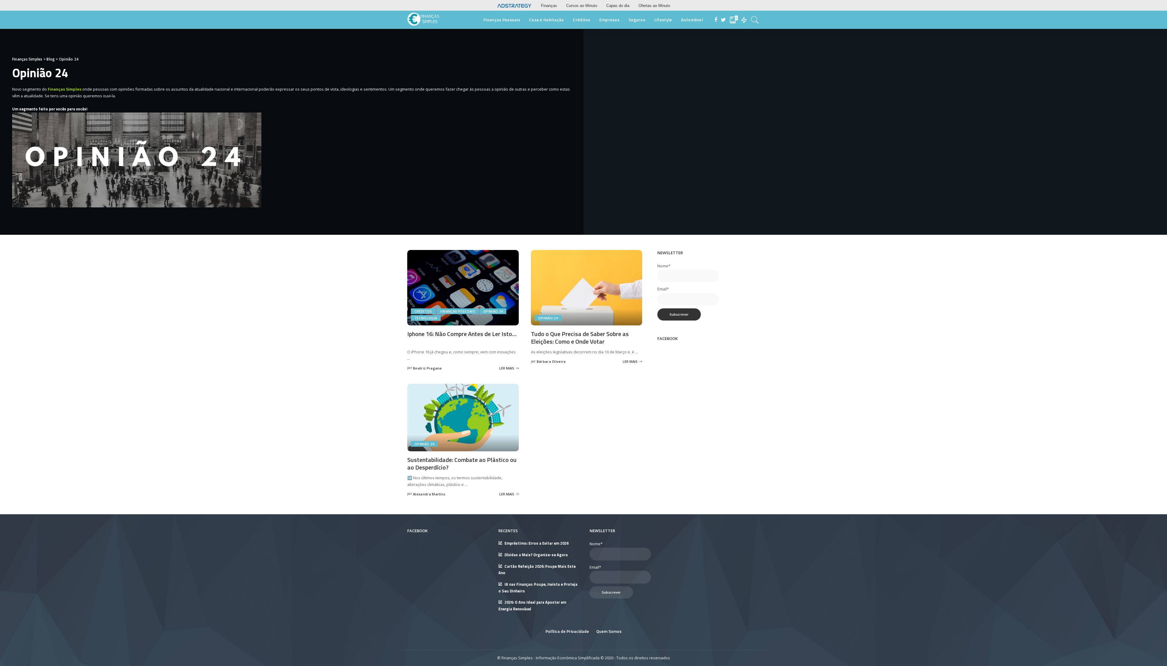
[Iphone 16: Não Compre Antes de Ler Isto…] (463, 287)
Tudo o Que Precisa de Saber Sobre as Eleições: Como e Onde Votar (580, 337)
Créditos (423, 311)
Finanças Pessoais (457, 311)
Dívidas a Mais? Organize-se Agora (536, 555)
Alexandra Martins (429, 494)
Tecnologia (426, 318)
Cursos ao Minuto (581, 5)
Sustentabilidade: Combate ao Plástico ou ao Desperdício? (462, 463)
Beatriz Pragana (427, 368)
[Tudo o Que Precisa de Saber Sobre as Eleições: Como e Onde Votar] (586, 287)
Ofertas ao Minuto (654, 5)
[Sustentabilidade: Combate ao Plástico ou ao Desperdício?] (463, 417)
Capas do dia (617, 5)
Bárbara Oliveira (551, 361)
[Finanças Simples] (423, 20)
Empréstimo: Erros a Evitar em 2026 (536, 543)
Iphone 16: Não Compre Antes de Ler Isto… (461, 333)
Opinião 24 (493, 311)
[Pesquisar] (755, 20)
